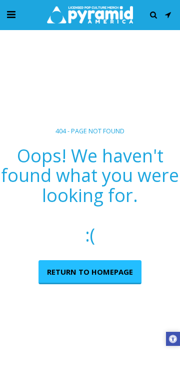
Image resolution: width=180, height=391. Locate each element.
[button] (11, 14)
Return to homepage (90, 272)
